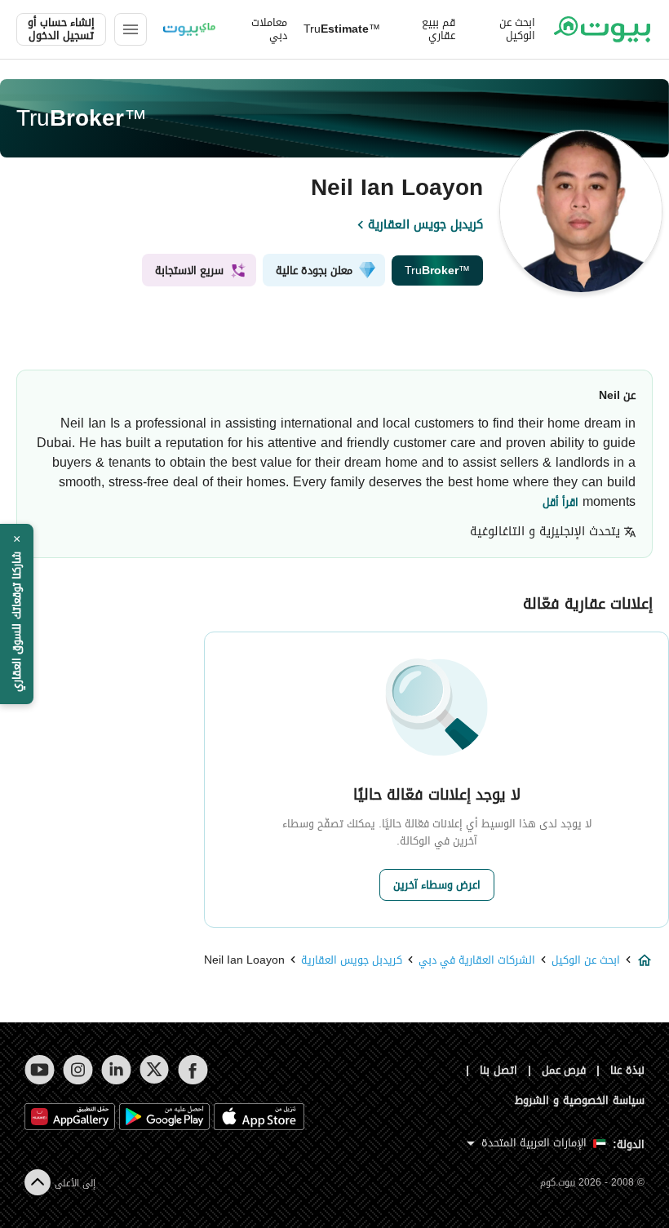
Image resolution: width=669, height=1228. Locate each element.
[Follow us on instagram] (78, 1069)
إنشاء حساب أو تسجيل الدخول (61, 29)
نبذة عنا (627, 1070)
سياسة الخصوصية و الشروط (580, 1100)
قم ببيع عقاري (438, 29)
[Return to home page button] (602, 29)
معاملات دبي (269, 29)
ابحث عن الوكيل (517, 29)
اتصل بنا (498, 1070)
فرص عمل (564, 1070)
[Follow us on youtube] (39, 1069)
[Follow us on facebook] (193, 1069)
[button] (16, 614)
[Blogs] (189, 29)
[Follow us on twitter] (155, 1069)
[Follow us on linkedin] (116, 1069)
